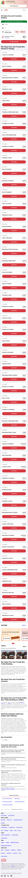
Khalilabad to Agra (6, 581)
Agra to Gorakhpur (7, 66)
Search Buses (14, 41)
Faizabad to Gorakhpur (8, 329)
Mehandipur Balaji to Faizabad (9, 512)
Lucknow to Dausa (7, 318)
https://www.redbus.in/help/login (8, 788)
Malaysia (19, 850)
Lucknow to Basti (6, 466)
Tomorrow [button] (22, 31)
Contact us (9, 819)
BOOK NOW (14, 58)
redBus (9, 703)
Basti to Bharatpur (7, 455)
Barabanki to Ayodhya (7, 306)
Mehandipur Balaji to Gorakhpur (10, 77)
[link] (10, 634)
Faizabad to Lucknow (7, 558)
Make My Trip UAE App (6, 845)
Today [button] (16, 31)
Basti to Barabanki (6, 226)
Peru (20, 853)
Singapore (13, 850)
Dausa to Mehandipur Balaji (9, 135)
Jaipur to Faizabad (7, 283)
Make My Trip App (15, 842)
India (2, 850)
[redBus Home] (6, 10)
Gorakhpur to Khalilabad (8, 409)
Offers (11, 830)
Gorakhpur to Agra (7, 295)
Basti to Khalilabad (7, 192)
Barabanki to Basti (6, 489)
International (4, 856)
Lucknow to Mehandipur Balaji (9, 569)
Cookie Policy (4, 838)
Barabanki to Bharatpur (8, 592)
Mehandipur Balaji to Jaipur (9, 432)
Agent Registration (18, 819)
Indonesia (7, 850)
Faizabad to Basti (6, 363)
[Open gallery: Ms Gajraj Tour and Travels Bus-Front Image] (8, 654)
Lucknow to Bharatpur (7, 524)
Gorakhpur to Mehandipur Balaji (10, 112)
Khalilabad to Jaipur (7, 89)
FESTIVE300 (7, 638)
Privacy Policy (15, 834)
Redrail (7, 842)
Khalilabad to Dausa (7, 215)
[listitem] (3, 630)
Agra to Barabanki (6, 169)
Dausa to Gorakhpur (7, 272)
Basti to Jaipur (6, 398)
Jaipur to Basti (6, 100)
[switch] (24, 37)
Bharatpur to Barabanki (8, 546)
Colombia (15, 853)
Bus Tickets (4, 815)
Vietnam (3, 853)
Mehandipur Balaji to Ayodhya (9, 375)
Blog (15, 830)
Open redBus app (14, 6)
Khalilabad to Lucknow (8, 615)
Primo (19, 830)
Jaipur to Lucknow (7, 203)
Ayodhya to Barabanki (7, 352)
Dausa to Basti (6, 340)
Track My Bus (4, 827)
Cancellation (12, 827)
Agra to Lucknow (6, 604)
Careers (3, 822)
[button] (25, 2)
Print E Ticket (19, 827)
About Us (3, 819)
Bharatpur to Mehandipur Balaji (10, 421)
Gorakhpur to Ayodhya (8, 146)
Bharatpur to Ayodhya (7, 180)
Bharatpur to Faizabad (7, 386)
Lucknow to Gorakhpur (8, 54)
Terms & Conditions (5, 834)
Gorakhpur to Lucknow (8, 123)
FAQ (2, 830)
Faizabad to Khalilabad (8, 443)
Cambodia (9, 853)
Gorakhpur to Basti (7, 157)
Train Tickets (11, 815)
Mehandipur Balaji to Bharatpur (10, 249)
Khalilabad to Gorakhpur (8, 478)
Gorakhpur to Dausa (7, 501)
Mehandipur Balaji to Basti (8, 260)
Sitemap (6, 830)
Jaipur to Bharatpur (7, 238)
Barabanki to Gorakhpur (8, 535)
